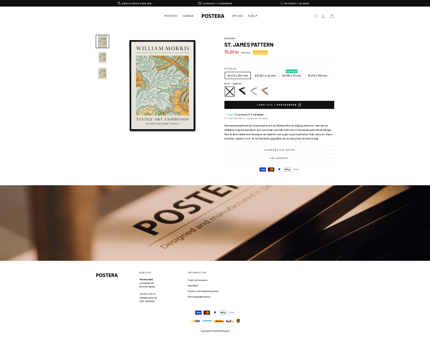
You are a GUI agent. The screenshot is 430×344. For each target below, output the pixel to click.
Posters (171, 15)
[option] (135, 3)
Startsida (229, 38)
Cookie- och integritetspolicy (203, 291)
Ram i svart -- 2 (241, 91)
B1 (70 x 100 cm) (317, 75)
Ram (233, 83)
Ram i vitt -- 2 (252, 91)
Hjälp (252, 15)
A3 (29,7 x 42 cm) (265, 75)
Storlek (230, 68)
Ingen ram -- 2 (229, 91)
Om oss (237, 15)
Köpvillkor (193, 285)
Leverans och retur (279, 150)
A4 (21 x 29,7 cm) (238, 75)
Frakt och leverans (197, 280)
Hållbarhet (279, 158)
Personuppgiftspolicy (199, 296)
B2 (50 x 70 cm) (291, 75)
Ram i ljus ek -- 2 (263, 91)
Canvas (188, 15)
